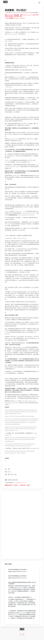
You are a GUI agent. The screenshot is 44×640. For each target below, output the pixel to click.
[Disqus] (22, 510)
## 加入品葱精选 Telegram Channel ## (15, 18)
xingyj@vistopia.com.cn (20, 482)
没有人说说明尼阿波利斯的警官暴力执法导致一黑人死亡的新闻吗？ (22, 583)
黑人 (22, 12)
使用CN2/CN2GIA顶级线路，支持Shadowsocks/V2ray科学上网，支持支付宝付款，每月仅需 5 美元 (22, 15)
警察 (25, 12)
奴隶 (27, 12)
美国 (29, 12)
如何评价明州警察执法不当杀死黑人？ (18, 569)
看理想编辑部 (8, 12)
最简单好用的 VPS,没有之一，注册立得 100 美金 (17, 485)
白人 (23, 12)
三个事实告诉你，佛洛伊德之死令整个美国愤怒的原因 (22, 611)
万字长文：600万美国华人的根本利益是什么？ (20, 597)
